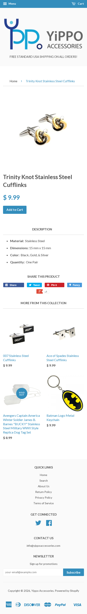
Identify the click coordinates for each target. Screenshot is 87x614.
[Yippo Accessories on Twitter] (38, 524)
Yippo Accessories (42, 590)
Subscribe (74, 572)
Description (42, 229)
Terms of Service (43, 503)
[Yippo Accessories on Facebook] (49, 524)
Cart (80, 3)
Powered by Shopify (67, 590)
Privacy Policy (43, 497)
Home (13, 81)
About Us (43, 486)
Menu (12, 3)
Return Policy (43, 492)
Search (43, 480)
